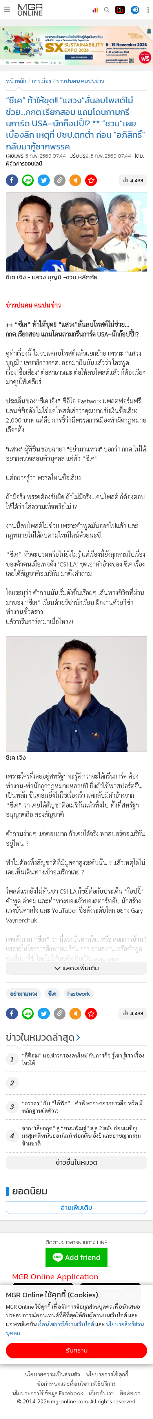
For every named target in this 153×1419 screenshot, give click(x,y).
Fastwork (78, 993)
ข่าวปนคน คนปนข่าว (80, 80)
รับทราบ (76, 1350)
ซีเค (52, 993)
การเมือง (41, 80)
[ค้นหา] (106, 10)
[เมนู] (7, 9)
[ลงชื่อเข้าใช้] (135, 10)
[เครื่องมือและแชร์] (149, 10)
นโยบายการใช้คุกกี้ (107, 1374)
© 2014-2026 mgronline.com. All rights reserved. (77, 1401)
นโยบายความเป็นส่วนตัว (52, 1374)
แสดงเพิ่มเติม (80, 968)
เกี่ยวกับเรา (101, 1392)
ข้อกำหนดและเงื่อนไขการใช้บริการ (76, 1383)
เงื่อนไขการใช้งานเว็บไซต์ (66, 1323)
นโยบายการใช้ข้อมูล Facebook (47, 1392)
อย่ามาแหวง (23, 993)
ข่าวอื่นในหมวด (77, 1162)
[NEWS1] (120, 10)
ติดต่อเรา (130, 1392)
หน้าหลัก (16, 80)
